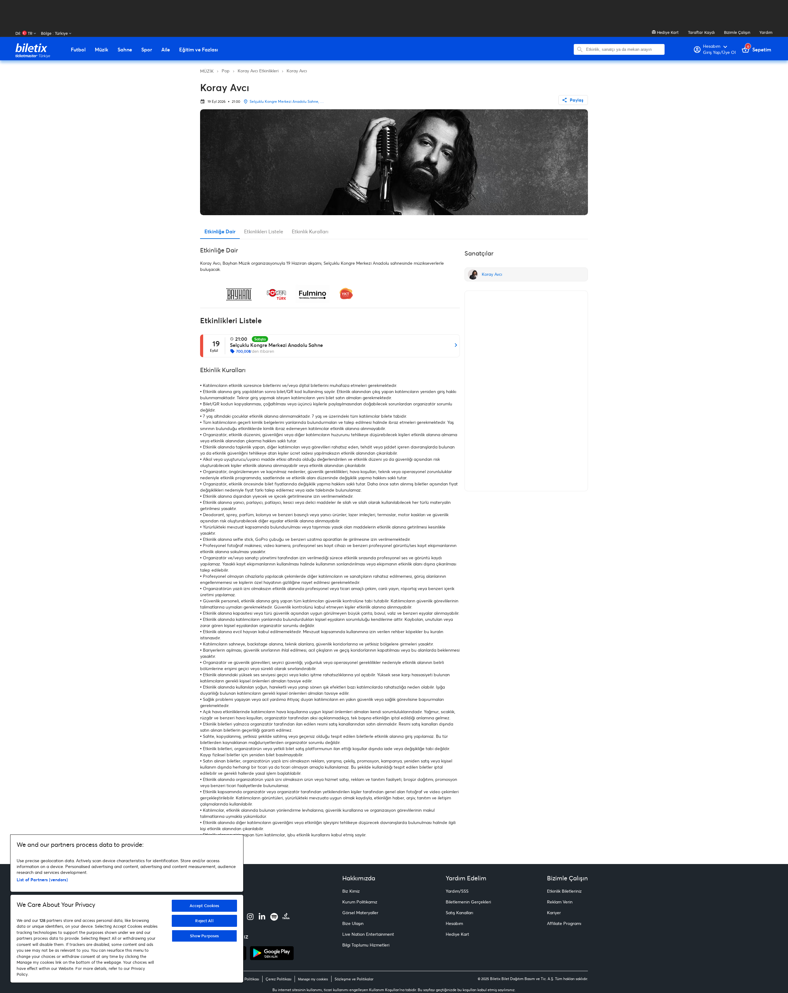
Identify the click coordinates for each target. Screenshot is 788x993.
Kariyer (554, 912)
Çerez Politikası (278, 979)
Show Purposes (204, 936)
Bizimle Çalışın (737, 32)
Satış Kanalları (459, 912)
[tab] (220, 231)
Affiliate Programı (564, 923)
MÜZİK (207, 71)
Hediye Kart (667, 32)
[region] (127, 908)
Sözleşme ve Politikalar (354, 979)
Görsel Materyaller (360, 912)
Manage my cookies (313, 979)
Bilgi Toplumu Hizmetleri (365, 945)
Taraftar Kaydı (701, 32)
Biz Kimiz (351, 891)
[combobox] (623, 49)
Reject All (204, 920)
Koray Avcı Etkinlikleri (258, 71)
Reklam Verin (560, 902)
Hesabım (454, 923)
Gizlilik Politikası (245, 979)
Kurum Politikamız (359, 902)
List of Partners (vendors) (42, 879)
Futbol (78, 49)
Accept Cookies (204, 905)
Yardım (766, 32)
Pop (226, 71)
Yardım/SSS (457, 891)
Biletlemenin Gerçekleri (468, 902)
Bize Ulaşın (353, 923)
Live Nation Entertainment (368, 934)
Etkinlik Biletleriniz (564, 891)
